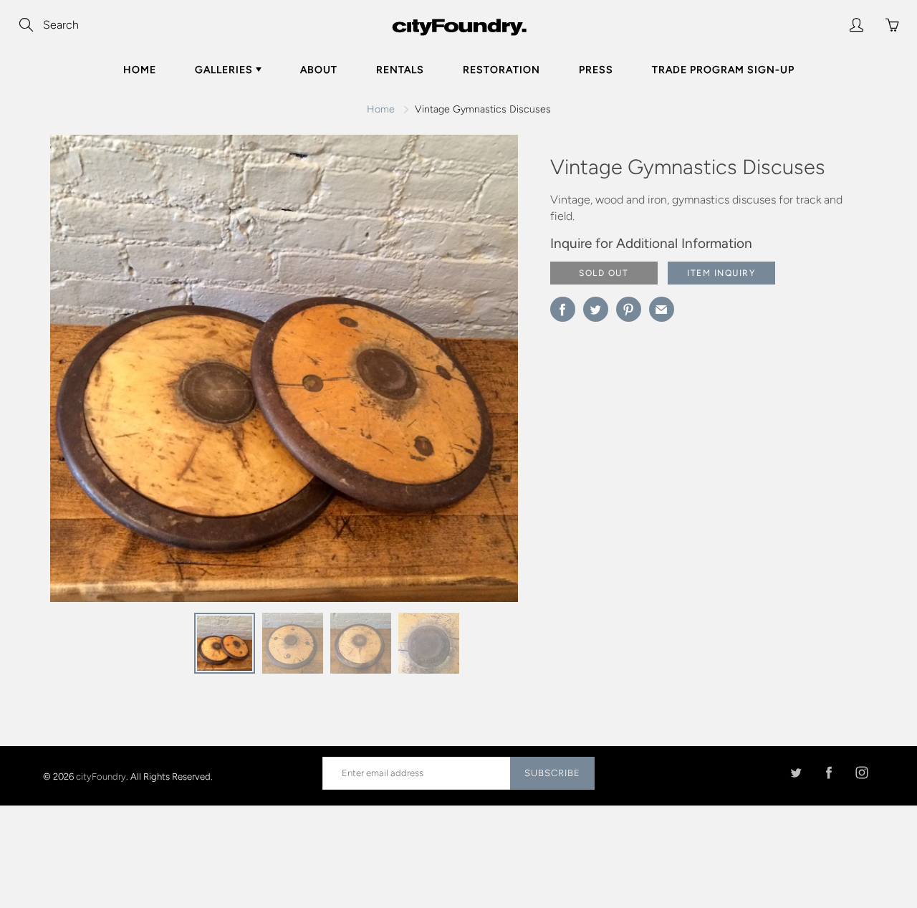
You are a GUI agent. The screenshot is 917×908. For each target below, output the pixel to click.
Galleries (225, 70)
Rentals (400, 70)
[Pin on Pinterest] (628, 309)
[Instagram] (861, 772)
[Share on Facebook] (562, 309)
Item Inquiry (721, 273)
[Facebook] (828, 772)
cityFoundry (101, 775)
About (318, 70)
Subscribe (552, 773)
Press (596, 70)
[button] (478, 373)
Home (139, 70)
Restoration (501, 70)
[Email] (661, 309)
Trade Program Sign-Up (723, 70)
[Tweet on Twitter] (595, 309)
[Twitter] (795, 772)
